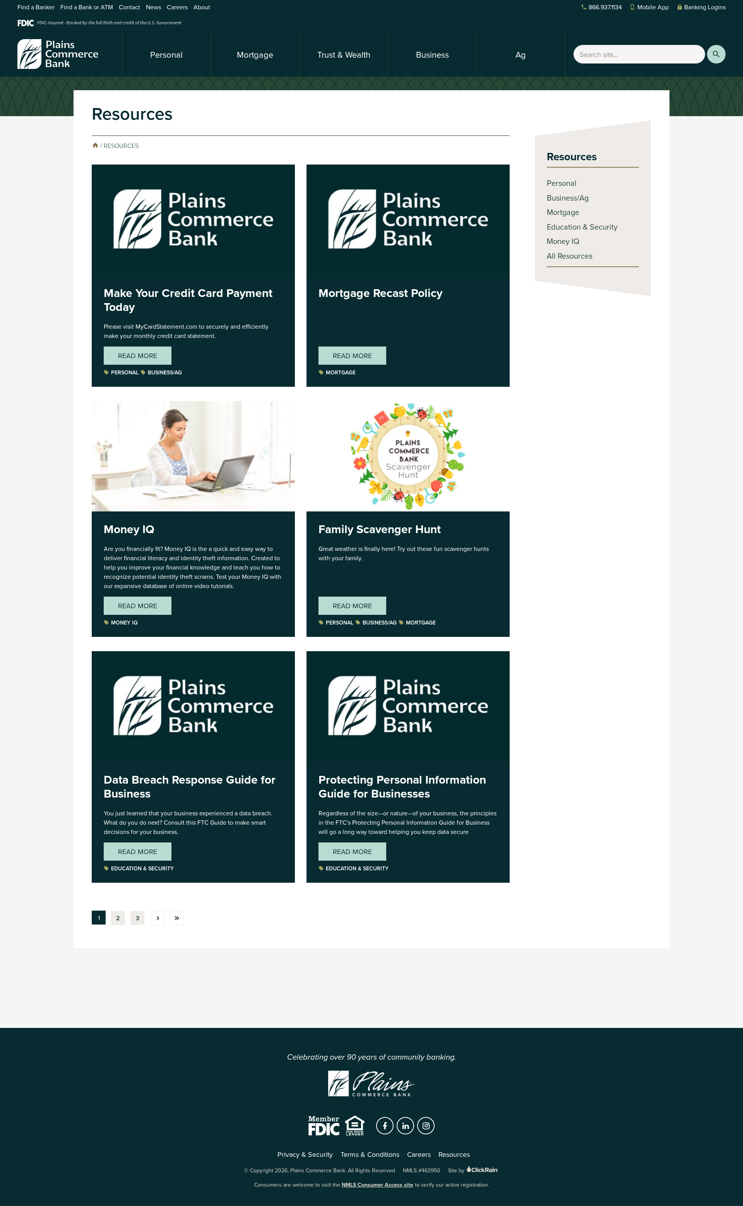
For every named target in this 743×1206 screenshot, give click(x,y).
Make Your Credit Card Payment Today (188, 300)
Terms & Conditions (370, 1154)
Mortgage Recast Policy (380, 293)
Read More (137, 355)
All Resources (569, 255)
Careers (177, 7)
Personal (166, 54)
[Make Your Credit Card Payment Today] (193, 272)
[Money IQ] (193, 508)
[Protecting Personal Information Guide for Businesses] (408, 759)
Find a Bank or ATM (86, 7)
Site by (457, 1170)
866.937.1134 (605, 7)
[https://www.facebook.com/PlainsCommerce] (385, 1126)
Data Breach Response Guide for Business (190, 786)
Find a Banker (36, 7)
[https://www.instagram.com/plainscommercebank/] (426, 1126)
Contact (129, 7)
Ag (520, 54)
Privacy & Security (305, 1154)
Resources (572, 156)
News (153, 7)
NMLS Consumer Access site (377, 1185)
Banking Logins (705, 7)
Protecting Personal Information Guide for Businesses (402, 786)
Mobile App (653, 7)
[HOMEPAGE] (95, 145)
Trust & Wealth (343, 54)
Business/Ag (165, 372)
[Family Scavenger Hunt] (408, 508)
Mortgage (255, 54)
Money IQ (129, 529)
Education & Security (142, 868)
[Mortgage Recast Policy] (408, 272)
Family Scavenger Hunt (379, 529)
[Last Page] (177, 918)
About (201, 7)
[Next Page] (158, 918)
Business (432, 54)
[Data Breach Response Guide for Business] (193, 759)
